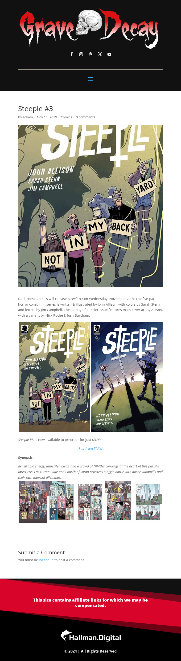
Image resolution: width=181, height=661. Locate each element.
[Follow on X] (100, 54)
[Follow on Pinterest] (90, 54)
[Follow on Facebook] (71, 54)
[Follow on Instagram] (81, 54)
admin (28, 117)
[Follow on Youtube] (109, 54)
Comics (66, 117)
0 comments (85, 117)
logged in (46, 560)
